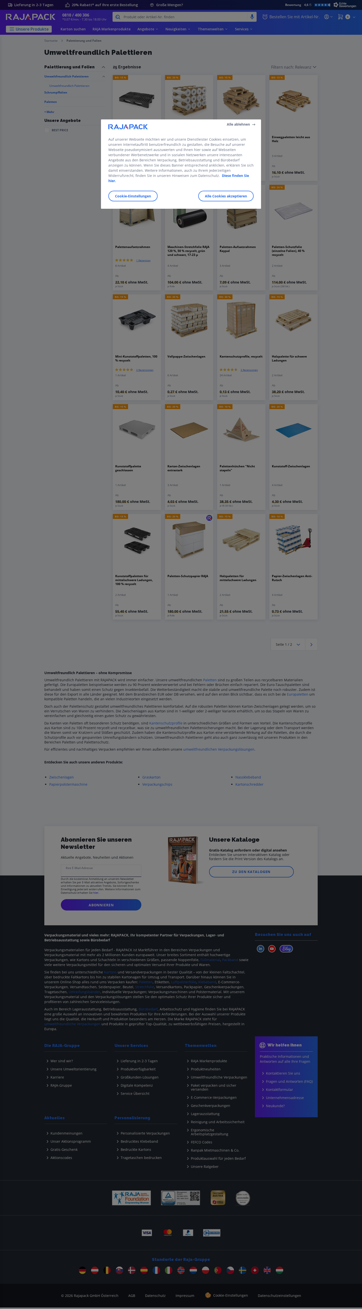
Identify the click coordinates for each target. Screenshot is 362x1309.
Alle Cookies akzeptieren (226, 195)
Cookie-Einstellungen (133, 195)
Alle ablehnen (238, 124)
